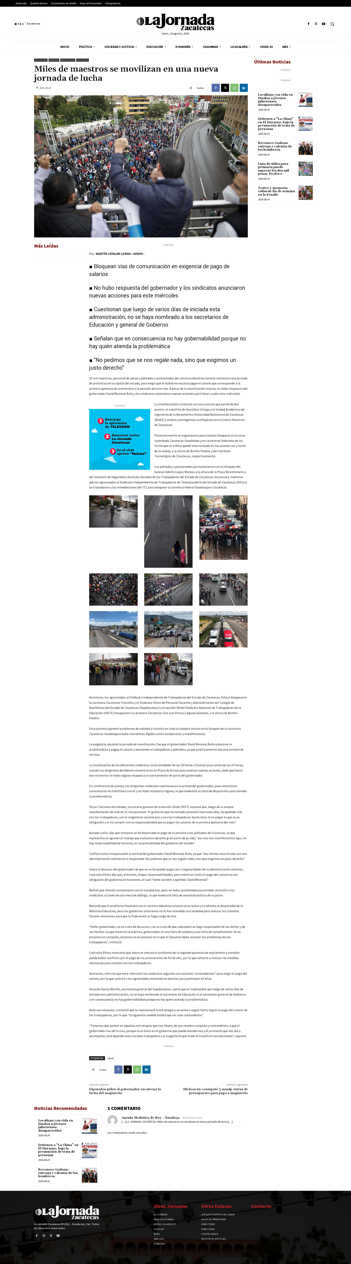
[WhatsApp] (234, 88)
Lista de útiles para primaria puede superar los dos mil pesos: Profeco (273, 169)
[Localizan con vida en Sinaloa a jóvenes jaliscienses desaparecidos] (89, 1126)
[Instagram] (43, 1235)
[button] (332, 24)
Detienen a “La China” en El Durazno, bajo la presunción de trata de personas (58, 1150)
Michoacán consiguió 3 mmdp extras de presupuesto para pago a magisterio (215, 1091)
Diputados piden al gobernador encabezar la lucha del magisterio (125, 1091)
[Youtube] (323, 24)
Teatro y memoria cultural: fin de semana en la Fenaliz (276, 191)
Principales (67, 60)
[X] (316, 24)
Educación (41, 60)
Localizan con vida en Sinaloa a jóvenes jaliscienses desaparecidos (55, 1126)
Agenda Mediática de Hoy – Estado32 (151, 1118)
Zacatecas (82, 60)
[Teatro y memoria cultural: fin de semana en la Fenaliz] (306, 193)
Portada (53, 60)
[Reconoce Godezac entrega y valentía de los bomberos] (89, 1175)
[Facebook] (308, 24)
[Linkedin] (244, 88)
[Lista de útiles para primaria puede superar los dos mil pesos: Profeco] (306, 169)
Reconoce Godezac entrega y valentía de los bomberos (58, 1173)
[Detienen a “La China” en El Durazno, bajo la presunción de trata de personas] (89, 1150)
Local (110, 1058)
